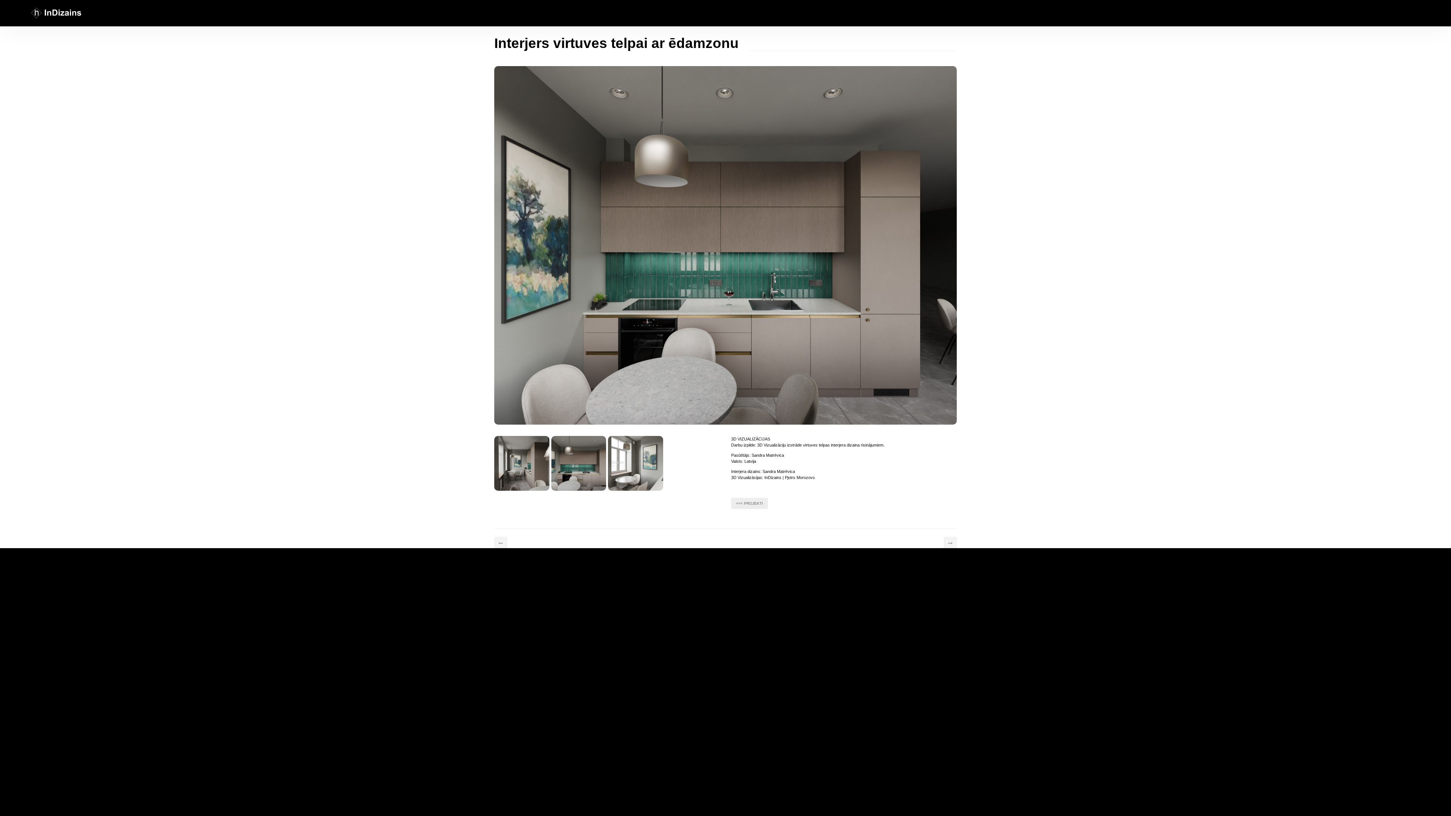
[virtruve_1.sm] (521, 463)
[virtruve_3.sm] (635, 463)
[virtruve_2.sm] (578, 463)
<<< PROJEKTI (749, 503)
